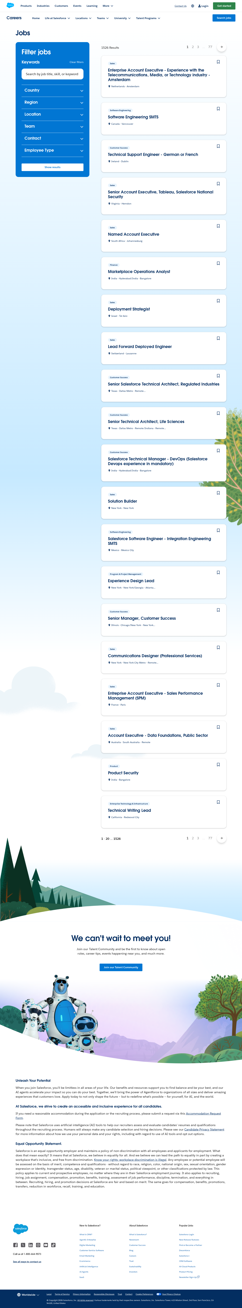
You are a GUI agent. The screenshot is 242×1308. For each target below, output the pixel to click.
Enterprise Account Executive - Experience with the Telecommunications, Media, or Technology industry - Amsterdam (159, 75)
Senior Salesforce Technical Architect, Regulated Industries (163, 384)
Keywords (31, 62)
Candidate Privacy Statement (204, 1129)
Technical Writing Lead (129, 810)
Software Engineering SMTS (133, 117)
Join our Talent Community (121, 967)
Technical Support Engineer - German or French (153, 154)
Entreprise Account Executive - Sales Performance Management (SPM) (155, 696)
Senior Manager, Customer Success (142, 618)
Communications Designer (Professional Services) (155, 656)
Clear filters (76, 62)
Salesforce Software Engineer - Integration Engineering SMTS (159, 541)
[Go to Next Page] (221, 47)
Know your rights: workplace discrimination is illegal (130, 1160)
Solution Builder (122, 501)
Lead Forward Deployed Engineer (140, 346)
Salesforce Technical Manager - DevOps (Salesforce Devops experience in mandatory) (157, 461)
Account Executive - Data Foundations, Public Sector (158, 735)
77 (210, 47)
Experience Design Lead (131, 581)
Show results (52, 167)
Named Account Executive (133, 234)
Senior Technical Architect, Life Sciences (146, 421)
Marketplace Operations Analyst (139, 271)
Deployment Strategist (129, 309)
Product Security (123, 773)
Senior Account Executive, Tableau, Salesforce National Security (160, 194)
